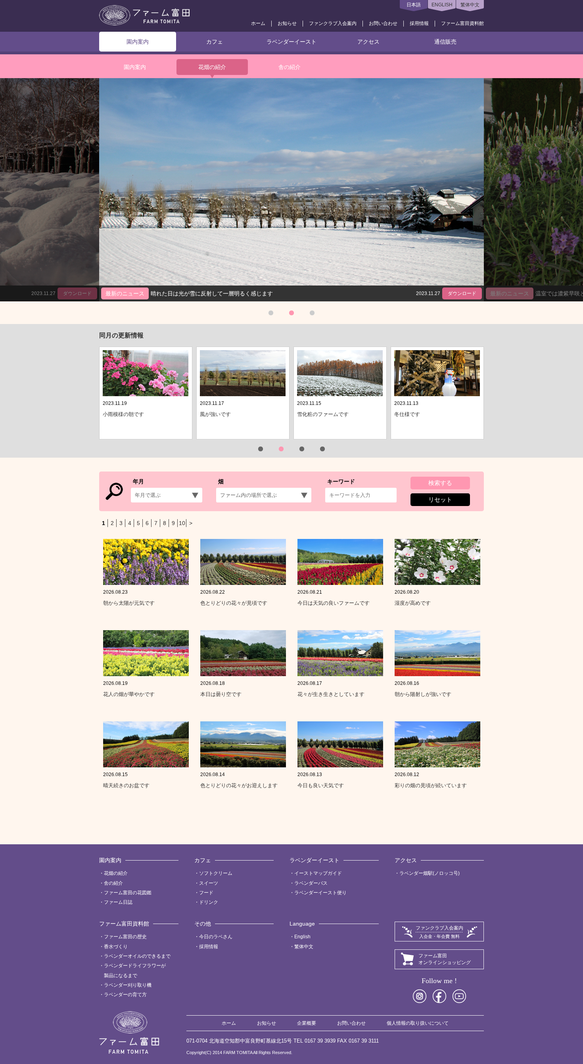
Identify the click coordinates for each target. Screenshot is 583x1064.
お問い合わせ (383, 23)
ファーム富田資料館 (462, 23)
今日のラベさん (215, 936)
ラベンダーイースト (291, 41)
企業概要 (306, 1023)
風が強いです (215, 414)
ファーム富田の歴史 (125, 936)
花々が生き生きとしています (330, 694)
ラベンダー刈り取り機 (128, 985)
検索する (440, 482)
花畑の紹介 (212, 67)
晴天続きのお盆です (126, 785)
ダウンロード (462, 293)
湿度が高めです (413, 603)
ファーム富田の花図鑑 (128, 892)
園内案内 (138, 41)
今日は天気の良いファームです (333, 603)
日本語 (414, 5)
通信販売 (445, 41)
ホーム (258, 23)
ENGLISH (442, 5)
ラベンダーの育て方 (125, 994)
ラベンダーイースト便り (320, 892)
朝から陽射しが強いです (423, 694)
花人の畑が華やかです (129, 694)
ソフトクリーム (215, 873)
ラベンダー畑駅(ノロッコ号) (429, 873)
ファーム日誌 (118, 902)
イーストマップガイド (318, 873)
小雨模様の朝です (123, 414)
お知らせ (287, 23)
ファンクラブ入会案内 (333, 23)
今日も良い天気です (320, 785)
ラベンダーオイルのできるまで (137, 956)
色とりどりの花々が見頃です (233, 603)
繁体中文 (469, 5)
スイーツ (208, 883)
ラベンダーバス (311, 883)
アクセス (368, 41)
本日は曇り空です (221, 694)
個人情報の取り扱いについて (418, 1023)
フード (206, 892)
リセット (440, 499)
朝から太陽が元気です (129, 603)
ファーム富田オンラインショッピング (444, 959)
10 (182, 523)
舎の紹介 (289, 67)
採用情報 (419, 23)
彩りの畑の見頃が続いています (431, 785)
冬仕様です (407, 414)
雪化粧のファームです (323, 414)
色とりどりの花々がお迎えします (239, 785)
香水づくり (116, 946)
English (302, 936)
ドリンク (208, 902)
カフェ (214, 41)
